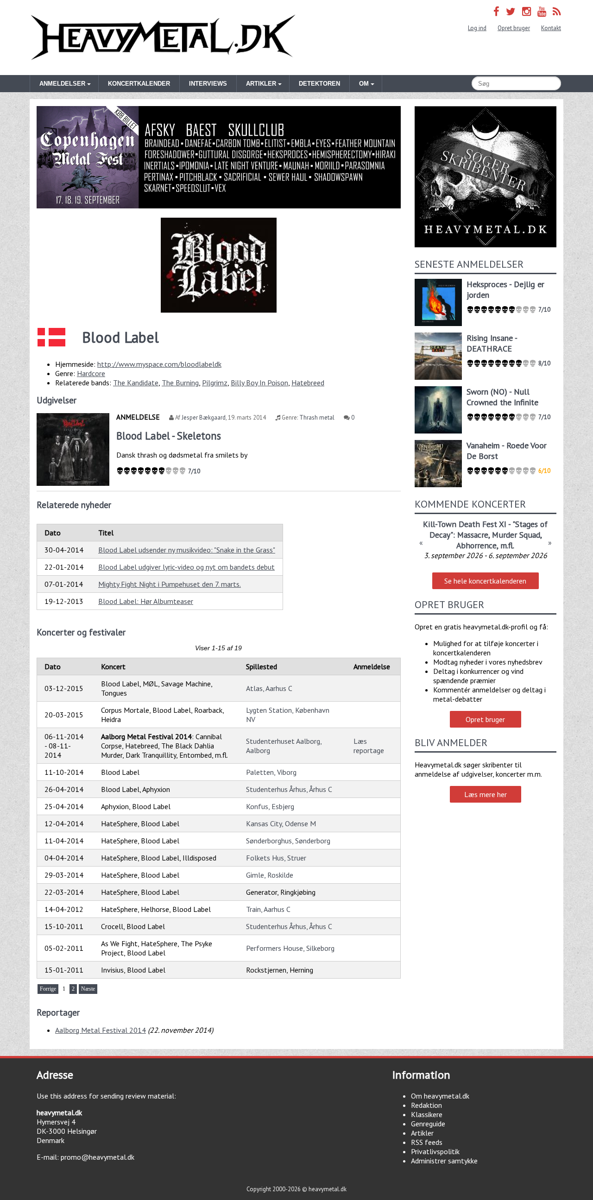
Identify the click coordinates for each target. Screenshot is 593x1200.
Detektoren (319, 83)
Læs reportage (368, 745)
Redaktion (426, 1105)
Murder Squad (516, 534)
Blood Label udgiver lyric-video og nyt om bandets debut (186, 567)
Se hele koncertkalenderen (485, 580)
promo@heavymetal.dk (97, 1157)
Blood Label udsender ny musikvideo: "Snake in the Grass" (186, 549)
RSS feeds (426, 1142)
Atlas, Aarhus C (269, 688)
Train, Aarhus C (268, 909)
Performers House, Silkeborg (290, 948)
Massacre (472, 534)
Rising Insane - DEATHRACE (492, 343)
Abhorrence (476, 545)
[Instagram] (526, 11)
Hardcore (91, 373)
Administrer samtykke (444, 1160)
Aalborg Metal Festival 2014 (100, 1030)
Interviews (208, 83)
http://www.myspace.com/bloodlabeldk (159, 364)
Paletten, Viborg (271, 772)
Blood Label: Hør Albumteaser (145, 601)
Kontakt (551, 28)
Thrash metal (316, 417)
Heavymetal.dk (163, 37)
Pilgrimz (214, 382)
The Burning (180, 382)
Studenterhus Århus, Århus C (289, 789)
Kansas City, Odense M (281, 823)
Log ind (477, 28)
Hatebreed (307, 382)
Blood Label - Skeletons (168, 435)
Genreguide (428, 1123)
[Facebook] (496, 11)
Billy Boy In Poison (259, 382)
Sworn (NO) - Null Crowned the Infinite (502, 397)
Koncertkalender (139, 83)
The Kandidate (135, 382)
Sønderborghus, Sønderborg (288, 840)
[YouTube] (541, 11)
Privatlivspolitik (435, 1151)
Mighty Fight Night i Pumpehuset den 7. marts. (169, 584)
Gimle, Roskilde (269, 875)
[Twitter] (511, 11)
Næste (88, 989)
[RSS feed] (557, 11)
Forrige (48, 989)
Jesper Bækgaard (204, 417)
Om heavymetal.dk (440, 1095)
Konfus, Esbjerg (270, 806)
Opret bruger (514, 28)
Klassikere (426, 1114)
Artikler (422, 1132)
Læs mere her (485, 794)
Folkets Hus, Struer (276, 857)
